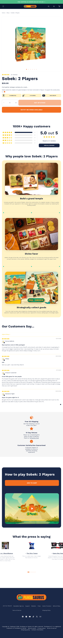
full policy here (34, 438)
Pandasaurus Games (26, 626)
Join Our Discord (7, 605)
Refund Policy (56, 606)
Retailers (33, 606)
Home (3, 12)
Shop (8, 12)
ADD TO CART (32, 483)
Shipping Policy (46, 610)
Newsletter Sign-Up (18, 606)
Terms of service (51, 628)
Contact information (37, 629)
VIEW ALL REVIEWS (49, 145)
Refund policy (32, 628)
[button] (3, 6)
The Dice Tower (32, 553)
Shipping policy (25, 629)
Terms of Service (17, 610)
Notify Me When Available (31, 110)
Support (27, 606)
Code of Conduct (46, 606)
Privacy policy (42, 628)
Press (39, 606)
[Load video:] (32, 508)
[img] (5, 338)
